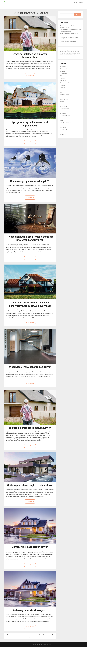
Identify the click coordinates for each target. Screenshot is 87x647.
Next (30, 637)
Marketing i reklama (64, 108)
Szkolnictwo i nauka (64, 132)
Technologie (63, 134)
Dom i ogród (62, 71)
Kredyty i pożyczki (64, 99)
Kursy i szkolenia (63, 106)
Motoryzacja (63, 113)
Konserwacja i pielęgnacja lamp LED (29, 181)
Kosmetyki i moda (64, 97)
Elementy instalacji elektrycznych (30, 546)
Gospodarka (62, 87)
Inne (61, 92)
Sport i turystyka (63, 129)
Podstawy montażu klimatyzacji (30, 610)
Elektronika (62, 75)
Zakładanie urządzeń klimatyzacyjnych (30, 427)
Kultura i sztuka (63, 104)
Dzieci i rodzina (63, 73)
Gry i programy (63, 90)
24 (52, 634)
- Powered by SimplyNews (48, 644)
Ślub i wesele (63, 127)
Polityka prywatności (78, 2)
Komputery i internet (64, 94)
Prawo (61, 120)
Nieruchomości (63, 118)
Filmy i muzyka (63, 80)
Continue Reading (29, 75)
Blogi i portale (63, 66)
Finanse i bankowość (64, 82)
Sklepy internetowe (64, 125)
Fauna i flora (62, 78)
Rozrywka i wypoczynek (65, 122)
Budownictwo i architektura (66, 68)
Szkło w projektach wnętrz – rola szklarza (30, 485)
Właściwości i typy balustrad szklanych (30, 367)
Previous (9, 634)
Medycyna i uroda (64, 111)
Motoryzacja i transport (65, 115)
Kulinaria (62, 101)
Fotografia (62, 85)
